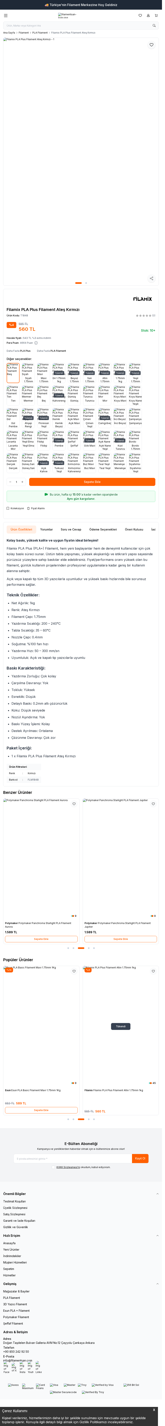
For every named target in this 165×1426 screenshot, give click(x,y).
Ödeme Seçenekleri (103, 529)
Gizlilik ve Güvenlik (15, 1227)
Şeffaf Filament (13, 1323)
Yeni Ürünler (11, 1249)
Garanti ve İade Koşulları (19, 1220)
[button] (78, 283)
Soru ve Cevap (71, 529)
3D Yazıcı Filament (15, 1304)
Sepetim (8, 1269)
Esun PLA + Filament (16, 1310)
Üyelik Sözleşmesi (15, 1207)
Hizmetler (9, 1275)
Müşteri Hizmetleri (15, 1262)
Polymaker (12, 923)
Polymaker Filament (16, 1317)
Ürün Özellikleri (21, 529)
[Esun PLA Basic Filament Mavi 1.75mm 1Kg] (41, 1026)
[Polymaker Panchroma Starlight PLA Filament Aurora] (41, 859)
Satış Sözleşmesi (14, 1214)
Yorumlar (46, 529)
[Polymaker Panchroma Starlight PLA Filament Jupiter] (121, 859)
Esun (8, 1090)
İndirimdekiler (12, 1256)
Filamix (89, 1090)
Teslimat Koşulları (14, 1201)
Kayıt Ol (140, 1158)
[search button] (154, 25)
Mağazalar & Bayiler (16, 1291)
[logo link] (72, 15)
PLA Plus (25, 350)
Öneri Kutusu (134, 529)
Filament (24, 32)
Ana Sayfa (9, 32)
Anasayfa (9, 1243)
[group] (81, 162)
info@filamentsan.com (17, 1360)
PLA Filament (40, 32)
